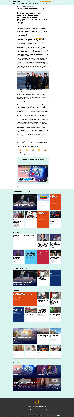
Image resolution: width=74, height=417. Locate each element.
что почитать (52, 262)
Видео (40, 3)
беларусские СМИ (16, 224)
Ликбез (26, 3)
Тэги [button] (46, 3)
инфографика (20, 284)
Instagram (43, 409)
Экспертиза (22, 3)
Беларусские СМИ (31, 6)
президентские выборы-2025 (17, 225)
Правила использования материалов (39, 406)
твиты (22, 342)
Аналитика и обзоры (21, 6)
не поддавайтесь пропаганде (35, 101)
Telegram (37, 409)
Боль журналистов (37, 193)
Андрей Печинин (20, 22)
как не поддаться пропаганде (29, 257)
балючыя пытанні (40, 254)
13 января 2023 (19, 23)
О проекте (29, 406)
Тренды (18, 3)
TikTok (48, 409)
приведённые (39, 38)
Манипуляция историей (29, 193)
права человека (52, 247)
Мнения (16, 232)
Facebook (27, 409)
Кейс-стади (14, 3)
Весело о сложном (35, 3)
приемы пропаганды (16, 226)
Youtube (32, 409)
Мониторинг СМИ (20, 268)
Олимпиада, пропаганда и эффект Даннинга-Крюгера (33, 159)
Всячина (16, 326)
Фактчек (29, 3)
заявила (32, 108)
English (42, 3)
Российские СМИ (22, 193)
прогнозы (27, 222)
